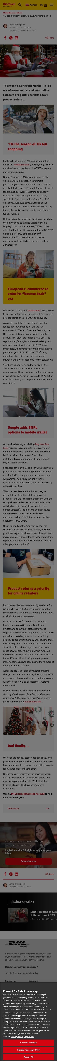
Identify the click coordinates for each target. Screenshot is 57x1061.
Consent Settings (28, 1043)
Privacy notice (17, 1036)
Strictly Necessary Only (28, 1050)
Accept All (28, 1057)
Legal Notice (29, 1036)
